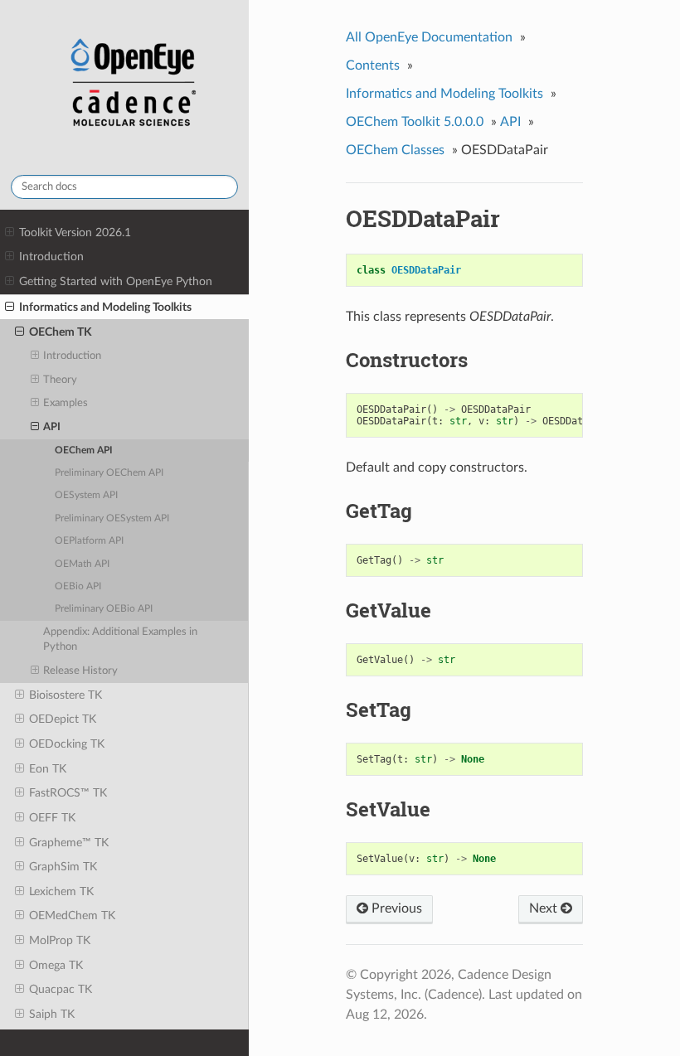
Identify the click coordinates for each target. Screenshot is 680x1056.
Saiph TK (52, 1014)
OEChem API (84, 450)
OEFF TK (52, 817)
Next (545, 908)
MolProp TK (59, 940)
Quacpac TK (60, 989)
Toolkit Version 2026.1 (75, 232)
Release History (80, 671)
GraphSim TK (63, 866)
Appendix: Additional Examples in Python (120, 639)
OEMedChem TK (72, 915)
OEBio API (78, 586)
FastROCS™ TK (68, 793)
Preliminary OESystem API (112, 518)
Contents (373, 65)
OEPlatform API (89, 540)
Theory (60, 380)
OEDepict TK (62, 719)
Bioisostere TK (65, 695)
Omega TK (56, 965)
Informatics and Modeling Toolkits (105, 307)
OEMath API (82, 564)
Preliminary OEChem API (109, 472)
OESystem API (86, 495)
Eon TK (47, 769)
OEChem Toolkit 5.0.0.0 (414, 121)
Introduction (51, 256)
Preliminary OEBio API (104, 608)
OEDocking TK (66, 744)
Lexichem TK (61, 891)
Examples (65, 403)
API (52, 427)
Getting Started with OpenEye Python (115, 281)
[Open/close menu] (9, 232)
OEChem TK (60, 332)
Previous (395, 908)
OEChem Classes (395, 150)
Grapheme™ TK (69, 842)
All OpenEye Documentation (429, 37)
